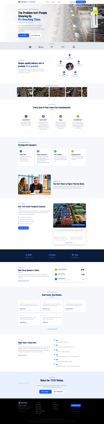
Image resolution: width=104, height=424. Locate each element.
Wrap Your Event (39, 413)
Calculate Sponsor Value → (24, 280)
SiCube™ (21, 154)
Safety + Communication (40, 410)
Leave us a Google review (53, 328)
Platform (47, 1)
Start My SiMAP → (24, 35)
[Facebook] (18, 411)
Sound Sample (32, 1)
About (59, 1)
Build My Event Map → (70, 242)
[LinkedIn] (22, 411)
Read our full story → (23, 355)
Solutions (53, 1)
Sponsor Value (38, 406)
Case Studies (55, 404)
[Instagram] (20, 411)
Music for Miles (38, 408)
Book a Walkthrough (81, 1)
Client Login (72, 1)
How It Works (38, 404)
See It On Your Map (23, 228)
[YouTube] (24, 411)
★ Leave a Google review (75, 411)
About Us (55, 406)
